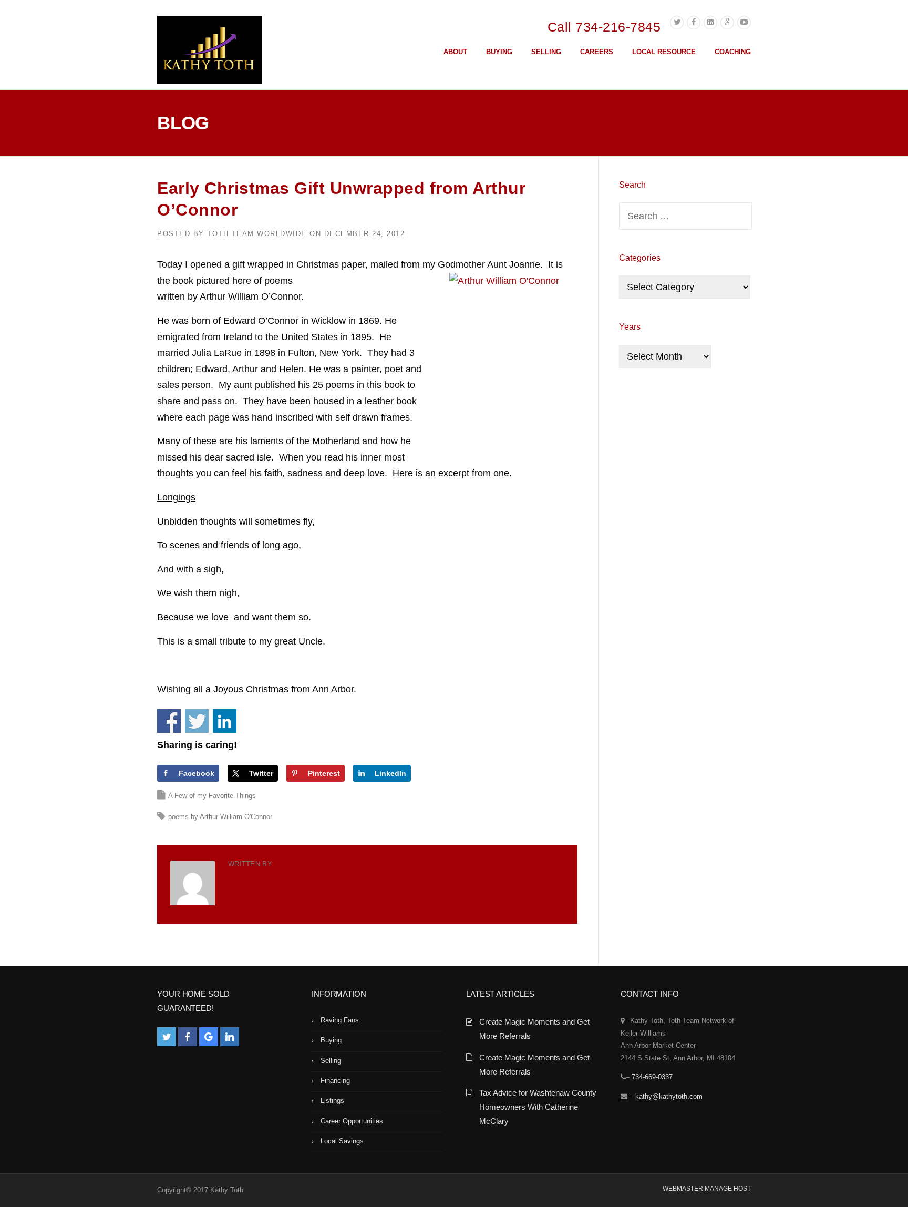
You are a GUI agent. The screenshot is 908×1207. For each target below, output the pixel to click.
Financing (335, 1081)
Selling (331, 1061)
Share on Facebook (169, 721)
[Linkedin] (710, 22)
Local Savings (342, 1141)
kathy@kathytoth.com (669, 1096)
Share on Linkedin (224, 721)
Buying (331, 1040)
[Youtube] (744, 22)
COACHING (733, 52)
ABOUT (455, 52)
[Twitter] (677, 22)
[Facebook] (693, 22)
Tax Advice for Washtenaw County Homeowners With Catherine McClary (537, 1107)
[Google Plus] (727, 22)
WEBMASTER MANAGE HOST (707, 1188)
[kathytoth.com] (209, 52)
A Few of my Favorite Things (212, 796)
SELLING (546, 52)
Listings (332, 1100)
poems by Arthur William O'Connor (220, 817)
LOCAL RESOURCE (664, 52)
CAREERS (596, 52)
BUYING (499, 52)
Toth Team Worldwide (257, 234)
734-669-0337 (652, 1077)
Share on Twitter (197, 721)
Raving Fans (340, 1020)
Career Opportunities (352, 1121)
